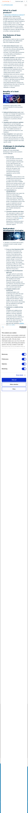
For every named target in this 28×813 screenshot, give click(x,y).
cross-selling (11, 325)
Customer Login (19, 1)
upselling (21, 323)
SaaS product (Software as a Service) (14, 14)
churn (20, 218)
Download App (5, 1)
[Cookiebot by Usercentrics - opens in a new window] (19, 327)
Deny (14, 389)
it (26, 1)
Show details (19, 375)
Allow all (14, 379)
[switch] (24, 359)
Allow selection (14, 384)
